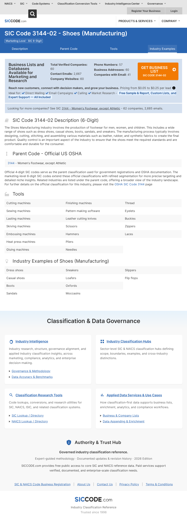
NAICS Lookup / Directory (30, 421)
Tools (113, 49)
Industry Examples (162, 49)
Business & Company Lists (121, 415)
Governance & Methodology (31, 371)
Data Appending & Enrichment (123, 421)
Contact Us (105, 484)
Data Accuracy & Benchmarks (32, 377)
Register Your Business (146, 10)
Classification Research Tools (39, 395)
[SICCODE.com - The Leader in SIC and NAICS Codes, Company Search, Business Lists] (15, 20)
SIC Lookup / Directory (28, 415)
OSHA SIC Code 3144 (129, 184)
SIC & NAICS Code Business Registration (42, 484)
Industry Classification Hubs (129, 341)
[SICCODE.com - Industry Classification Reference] (93, 499)
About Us (83, 484)
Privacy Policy (129, 484)
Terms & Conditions (159, 484)
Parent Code (68, 49)
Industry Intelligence (32, 341)
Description (20, 49)
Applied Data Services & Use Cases (134, 395)
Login (174, 10)
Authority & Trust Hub (98, 442)
